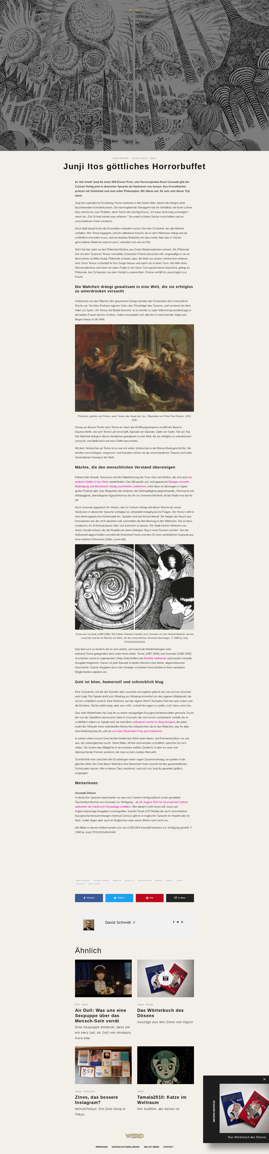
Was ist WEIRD (151, 1147)
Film (77, 1004)
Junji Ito (130, 881)
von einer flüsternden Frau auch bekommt (137, 731)
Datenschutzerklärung (126, 1147)
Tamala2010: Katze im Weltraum (161, 1100)
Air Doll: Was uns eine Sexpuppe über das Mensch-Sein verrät (100, 1015)
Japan (153, 158)
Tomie (180, 881)
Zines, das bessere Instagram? (96, 1100)
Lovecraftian (145, 881)
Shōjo (170, 881)
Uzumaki (81, 884)
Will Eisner (94, 884)
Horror (118, 881)
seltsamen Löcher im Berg (149, 721)
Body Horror (83, 881)
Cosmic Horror (140, 158)
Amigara (170, 721)
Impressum (102, 1147)
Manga (159, 881)
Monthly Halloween (155, 658)
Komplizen (89, 1091)
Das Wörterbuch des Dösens (160, 1013)
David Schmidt (120, 158)
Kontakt (168, 1147)
